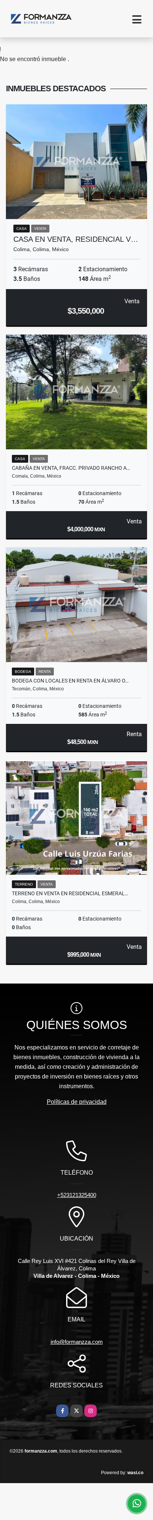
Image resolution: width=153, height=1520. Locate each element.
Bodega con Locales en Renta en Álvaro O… (70, 681)
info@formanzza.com (77, 1342)
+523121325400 (76, 1195)
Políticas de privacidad (77, 1102)
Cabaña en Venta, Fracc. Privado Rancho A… (71, 468)
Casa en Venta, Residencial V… (75, 239)
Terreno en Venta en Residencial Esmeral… (70, 893)
